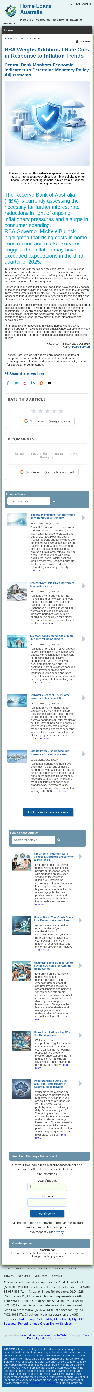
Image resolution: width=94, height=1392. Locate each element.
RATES (19, 1268)
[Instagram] (24, 382)
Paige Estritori (81, 346)
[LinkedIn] (33, 382)
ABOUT (59, 1268)
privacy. (59, 1232)
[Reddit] (41, 382)
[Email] (49, 382)
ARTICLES (44, 1268)
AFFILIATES (40, 1276)
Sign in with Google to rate (50, 421)
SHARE (83, 41)
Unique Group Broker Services (51, 1323)
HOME (7, 1268)
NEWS (31, 1268)
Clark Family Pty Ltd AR (70, 1319)
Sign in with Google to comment (50, 472)
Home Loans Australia (18, 38)
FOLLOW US (83, 4)
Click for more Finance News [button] (48, 812)
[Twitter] (16, 382)
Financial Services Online (35, 1335)
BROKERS (24, 1276)
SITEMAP (57, 1276)
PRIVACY (9, 1276)
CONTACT (73, 1268)
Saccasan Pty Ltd (16, 1323)
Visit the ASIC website (43, 1383)
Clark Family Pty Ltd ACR (34, 1319)
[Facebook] (8, 382)
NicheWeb (59, 1335)
